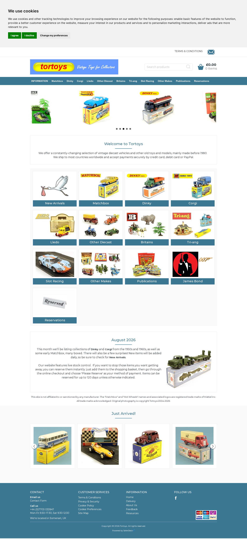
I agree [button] (14, 35)
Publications (183, 81)
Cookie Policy (86, 505)
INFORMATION (39, 81)
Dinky (70, 81)
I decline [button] (29, 35)
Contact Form (38, 500)
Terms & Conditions (189, 51)
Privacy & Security (88, 501)
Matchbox (57, 81)
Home (130, 497)
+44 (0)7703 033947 (42, 509)
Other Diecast (105, 81)
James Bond (193, 281)
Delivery (131, 501)
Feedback (132, 509)
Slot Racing (147, 81)
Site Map (83, 513)
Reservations (201, 81)
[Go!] (188, 67)
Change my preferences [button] (54, 35)
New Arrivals (55, 203)
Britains (120, 81)
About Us (131, 505)
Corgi (80, 81)
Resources (132, 513)
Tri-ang (133, 81)
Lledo (90, 81)
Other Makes (165, 81)
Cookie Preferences (89, 509)
